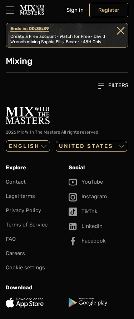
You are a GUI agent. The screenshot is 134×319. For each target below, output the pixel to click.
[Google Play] (99, 303)
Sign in (75, 10)
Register (108, 10)
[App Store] (36, 303)
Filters (117, 85)
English (24, 146)
